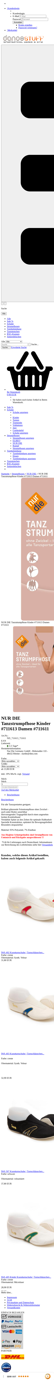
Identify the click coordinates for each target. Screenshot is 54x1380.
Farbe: (4, 758)
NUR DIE (17, 443)
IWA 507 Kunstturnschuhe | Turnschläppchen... (22, 1171)
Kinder (16, 417)
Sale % (10, 321)
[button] (2, 1290)
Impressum (12, 1297)
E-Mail (16, 16)
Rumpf (16, 446)
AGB (9, 1300)
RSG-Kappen (13, 334)
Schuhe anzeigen (20, 412)
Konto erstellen (25, 25)
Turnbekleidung (14, 329)
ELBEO (16, 440)
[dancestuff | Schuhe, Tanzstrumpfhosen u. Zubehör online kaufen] (23, 43)
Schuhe (10, 324)
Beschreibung (13, 795)
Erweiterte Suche (19, 347)
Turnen (16, 420)
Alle (9, 318)
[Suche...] (29, 344)
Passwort (17, 19)
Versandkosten (13, 1307)
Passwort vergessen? (27, 27)
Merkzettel (12, 30)
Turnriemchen (13, 331)
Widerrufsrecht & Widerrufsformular (23, 1305)
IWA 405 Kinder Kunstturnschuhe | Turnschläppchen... (26, 1277)
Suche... (35, 344)
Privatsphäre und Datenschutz (20, 1302)
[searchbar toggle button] (5, 303)
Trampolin (17, 422)
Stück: (4, 779)
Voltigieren (18, 425)
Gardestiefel (18, 430)
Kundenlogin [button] (13, 8)
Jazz (15, 428)
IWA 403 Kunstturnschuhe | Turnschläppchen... (22, 1053)
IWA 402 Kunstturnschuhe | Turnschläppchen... (22, 952)
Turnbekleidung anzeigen (24, 453)
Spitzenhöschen (14, 336)
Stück (3, 781)
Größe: (4, 764)
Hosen (16, 456)
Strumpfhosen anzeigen (23, 438)
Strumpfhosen (13, 326)
